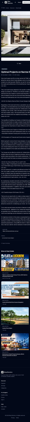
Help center (3, 406)
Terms (17, 417)
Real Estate (18, 8)
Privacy (13, 417)
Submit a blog (4, 395)
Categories (3, 388)
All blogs (3, 385)
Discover (12, 8)
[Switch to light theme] (15, 2)
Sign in (19, 2)
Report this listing (6, 243)
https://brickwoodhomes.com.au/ (10, 231)
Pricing (2, 397)
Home (7, 8)
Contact (3, 409)
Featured (3, 383)
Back (4, 7)
